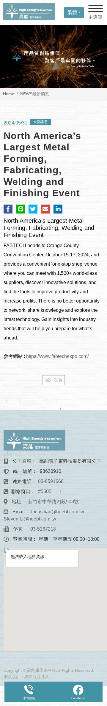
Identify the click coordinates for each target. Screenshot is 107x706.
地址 (16, 501)
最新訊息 (40, 122)
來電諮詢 (29, 698)
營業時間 (22, 539)
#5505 (44, 491)
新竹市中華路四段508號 (53, 501)
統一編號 (22, 471)
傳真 (18, 529)
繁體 (72, 12)
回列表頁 (53, 379)
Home (8, 93)
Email (18, 511)
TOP (97, 606)
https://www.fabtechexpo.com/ (57, 356)
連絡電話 (22, 481)
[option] (53, 56)
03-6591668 (51, 481)
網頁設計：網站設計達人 (26, 676)
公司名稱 (22, 461)
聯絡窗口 (20, 491)
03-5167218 (43, 529)
